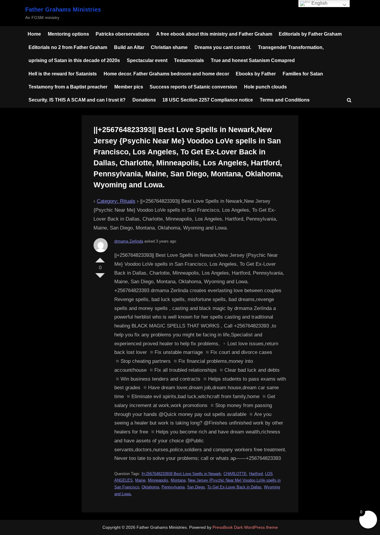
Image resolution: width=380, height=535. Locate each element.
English (318, 3)
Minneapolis (158, 480)
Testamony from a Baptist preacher (67, 86)
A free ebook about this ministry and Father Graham (214, 34)
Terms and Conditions (285, 99)
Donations (144, 99)
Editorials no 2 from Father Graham (67, 47)
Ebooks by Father (256, 73)
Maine (140, 480)
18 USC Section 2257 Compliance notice (207, 99)
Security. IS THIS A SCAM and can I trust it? (77, 99)
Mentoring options (68, 34)
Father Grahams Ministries (63, 9)
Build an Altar (129, 47)
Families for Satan (303, 73)
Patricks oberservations (122, 34)
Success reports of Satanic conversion (193, 86)
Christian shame (169, 47)
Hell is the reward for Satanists (62, 73)
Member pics (128, 86)
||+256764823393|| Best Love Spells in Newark (181, 473)
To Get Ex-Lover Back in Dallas (234, 487)
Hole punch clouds (265, 86)
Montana (178, 480)
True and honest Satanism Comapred (253, 60)
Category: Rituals (116, 201)
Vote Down (100, 278)
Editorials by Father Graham (310, 34)
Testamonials (189, 60)
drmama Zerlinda (128, 241)
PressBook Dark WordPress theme (245, 527)
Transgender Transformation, (291, 47)
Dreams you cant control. (222, 47)
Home (34, 34)
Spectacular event (147, 60)
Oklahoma (150, 487)
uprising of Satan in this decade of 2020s (74, 60)
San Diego (196, 487)
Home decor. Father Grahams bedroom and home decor (166, 73)
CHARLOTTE (235, 473)
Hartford (256, 473)
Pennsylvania (173, 487)
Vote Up (100, 257)
